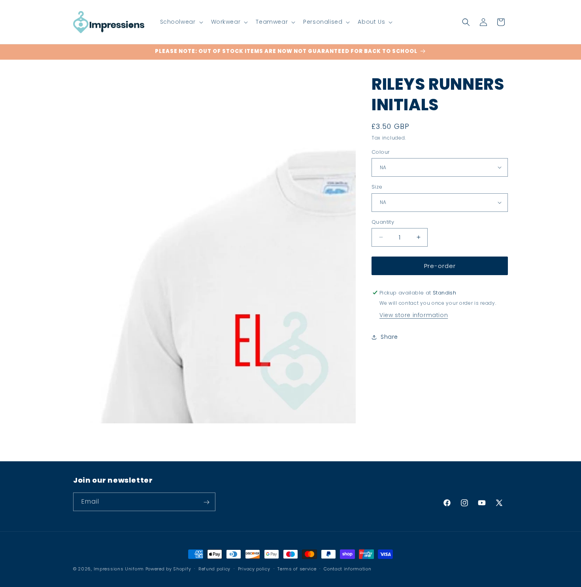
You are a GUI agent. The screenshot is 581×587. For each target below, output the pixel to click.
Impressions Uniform (119, 569)
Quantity (383, 221)
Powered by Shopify (168, 569)
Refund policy (214, 568)
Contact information (347, 568)
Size (377, 187)
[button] (180, 21)
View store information (413, 315)
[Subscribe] (206, 502)
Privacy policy (254, 568)
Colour (381, 151)
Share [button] (389, 337)
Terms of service (296, 568)
